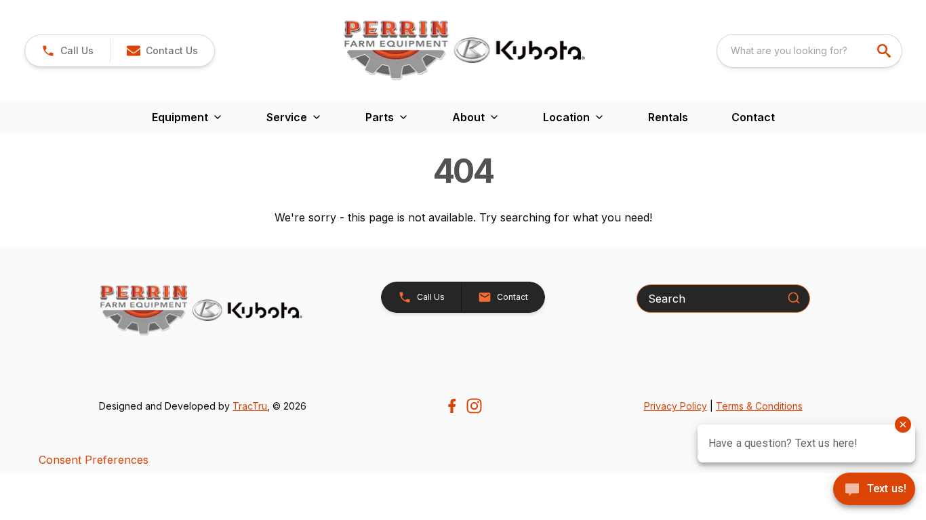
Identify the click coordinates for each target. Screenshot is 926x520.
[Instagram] (474, 406)
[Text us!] (874, 490)
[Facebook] (451, 406)
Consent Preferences (93, 460)
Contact (753, 117)
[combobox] (809, 51)
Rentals (668, 117)
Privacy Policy (675, 406)
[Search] (794, 298)
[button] (67, 51)
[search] (885, 50)
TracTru (250, 406)
